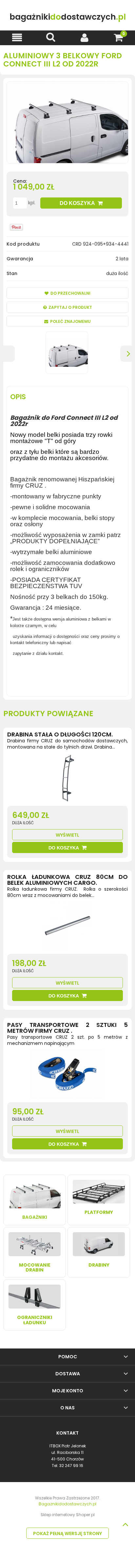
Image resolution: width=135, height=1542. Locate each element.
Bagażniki (34, 1217)
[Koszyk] (118, 37)
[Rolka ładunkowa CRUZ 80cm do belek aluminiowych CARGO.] (67, 927)
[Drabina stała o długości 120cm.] (67, 779)
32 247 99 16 (71, 1465)
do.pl (68, 17)
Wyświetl (67, 835)
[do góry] (125, 1524)
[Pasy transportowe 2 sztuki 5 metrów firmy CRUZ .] (67, 1075)
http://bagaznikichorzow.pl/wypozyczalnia (58, 675)
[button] (17, 37)
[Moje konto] (84, 37)
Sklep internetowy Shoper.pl (68, 1514)
